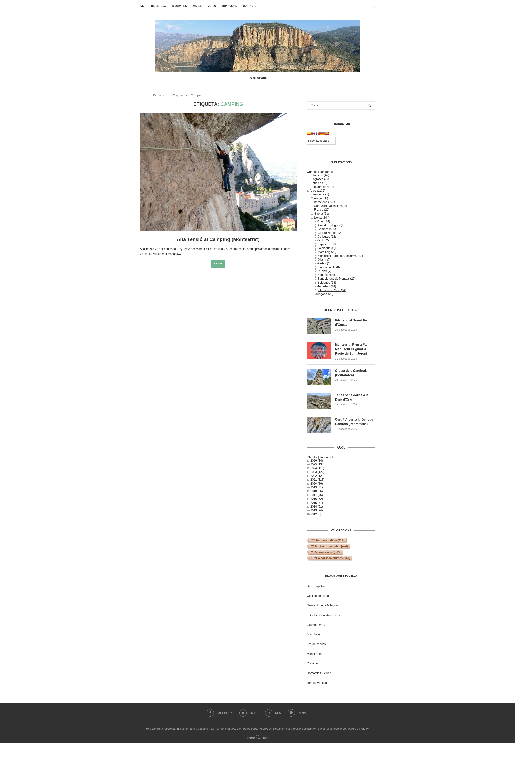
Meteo (212, 6)
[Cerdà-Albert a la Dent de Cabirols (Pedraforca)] (319, 425)
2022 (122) (317, 475)
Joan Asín (313, 634)
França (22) (321, 209)
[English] (313, 133)
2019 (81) (316, 487)
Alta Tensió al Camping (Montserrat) (218, 239)
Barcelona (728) (324, 202)
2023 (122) (317, 472)
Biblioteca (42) (319, 175)
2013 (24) (316, 510)
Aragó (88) (321, 198)
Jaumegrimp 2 (316, 624)
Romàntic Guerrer (319, 673)
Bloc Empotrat (316, 586)
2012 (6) (315, 514)
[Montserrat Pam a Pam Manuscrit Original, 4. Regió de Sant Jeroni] (319, 350)
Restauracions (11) (322, 186)
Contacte (249, 6)
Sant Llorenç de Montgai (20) (336, 278)
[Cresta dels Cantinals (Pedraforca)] (319, 377)
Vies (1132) (317, 190)
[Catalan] (309, 133)
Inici (142, 6)
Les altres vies (316, 644)
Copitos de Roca (318, 595)
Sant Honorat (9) (328, 274)
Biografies (179, 6)
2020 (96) (316, 483)
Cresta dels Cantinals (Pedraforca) (351, 373)
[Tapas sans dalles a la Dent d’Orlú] (319, 401)
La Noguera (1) (327, 248)
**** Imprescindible (327, 540)
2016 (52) (316, 498)
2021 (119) (317, 479)
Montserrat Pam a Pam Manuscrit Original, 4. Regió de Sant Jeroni (352, 349)
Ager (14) (324, 221)
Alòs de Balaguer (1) (331, 225)
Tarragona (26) (323, 294)
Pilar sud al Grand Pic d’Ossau (351, 322)
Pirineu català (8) (329, 267)
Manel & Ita (314, 653)
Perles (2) (324, 263)
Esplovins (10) (327, 244)
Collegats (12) (327, 236)
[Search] (373, 6)
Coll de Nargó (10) (330, 232)
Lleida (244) (321, 217)
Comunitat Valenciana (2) (330, 205)
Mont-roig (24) (327, 252)
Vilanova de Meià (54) (332, 290)
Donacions (229, 6)
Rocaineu (313, 663)
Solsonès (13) (327, 282)
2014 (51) (316, 506)
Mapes (197, 6)
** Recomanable (326, 552)
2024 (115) (317, 468)
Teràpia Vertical (317, 682)
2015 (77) (316, 502)
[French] (318, 133)
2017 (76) (316, 495)
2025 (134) (317, 464)
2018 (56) (316, 491)
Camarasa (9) (327, 229)
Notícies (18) (318, 183)
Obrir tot (312, 171)
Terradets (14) (327, 286)
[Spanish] (326, 133)
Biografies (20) (320, 179)
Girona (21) (321, 213)
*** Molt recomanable (329, 546)
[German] (322, 133)
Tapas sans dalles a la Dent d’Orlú (351, 397)
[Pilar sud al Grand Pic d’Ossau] (319, 326)
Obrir (218, 263)
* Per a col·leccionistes (330, 558)
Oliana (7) (324, 259)
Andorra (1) (321, 194)
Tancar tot (326, 171)
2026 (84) (316, 460)
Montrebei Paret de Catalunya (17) (340, 255)
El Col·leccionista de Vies (323, 615)
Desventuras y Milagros (322, 605)
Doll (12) (323, 240)
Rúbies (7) (324, 271)
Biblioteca (158, 6)
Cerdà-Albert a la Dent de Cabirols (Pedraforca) (354, 422)
